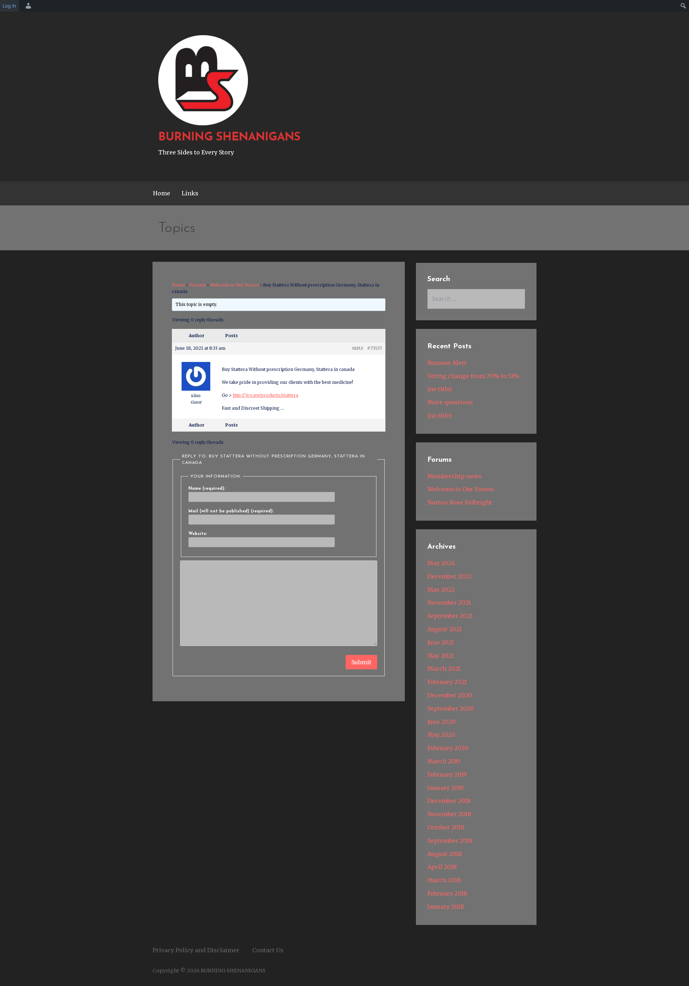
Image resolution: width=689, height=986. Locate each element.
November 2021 (449, 602)
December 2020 (449, 695)
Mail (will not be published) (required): (231, 511)
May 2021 (440, 655)
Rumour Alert (447, 362)
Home (161, 193)
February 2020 (448, 748)
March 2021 (443, 668)
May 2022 (441, 589)
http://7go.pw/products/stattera (265, 395)
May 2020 (441, 734)
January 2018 (445, 906)
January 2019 (445, 787)
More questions (450, 402)
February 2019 (447, 774)
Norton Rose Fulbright (459, 502)
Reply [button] (358, 348)
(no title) (439, 388)
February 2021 (447, 681)
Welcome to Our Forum (234, 285)
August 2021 (444, 629)
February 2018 (447, 893)
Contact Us (267, 950)
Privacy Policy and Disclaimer (196, 950)
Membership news (454, 476)
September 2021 (449, 615)
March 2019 (443, 761)
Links (190, 193)
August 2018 (444, 853)
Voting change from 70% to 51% (473, 376)
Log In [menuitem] (9, 6)
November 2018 (449, 814)
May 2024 (441, 563)
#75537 (374, 348)
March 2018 (444, 880)
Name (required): (206, 489)
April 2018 (442, 866)
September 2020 (450, 708)
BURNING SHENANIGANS (229, 137)
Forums (197, 285)
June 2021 (440, 642)
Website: (197, 534)
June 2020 (441, 721)
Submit (361, 662)
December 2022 (449, 576)
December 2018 (449, 800)
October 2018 (445, 827)
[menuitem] (27, 5)
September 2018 (450, 840)
